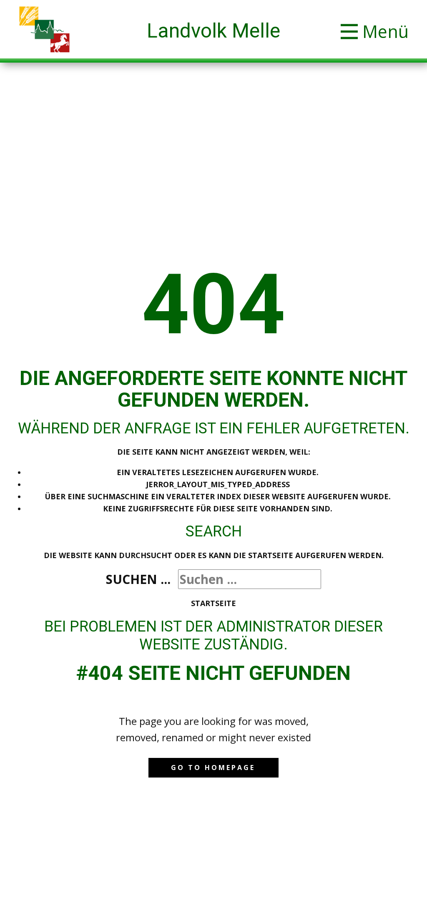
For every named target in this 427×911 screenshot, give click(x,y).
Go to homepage (213, 767)
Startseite (213, 603)
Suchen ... (138, 579)
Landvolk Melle (213, 31)
